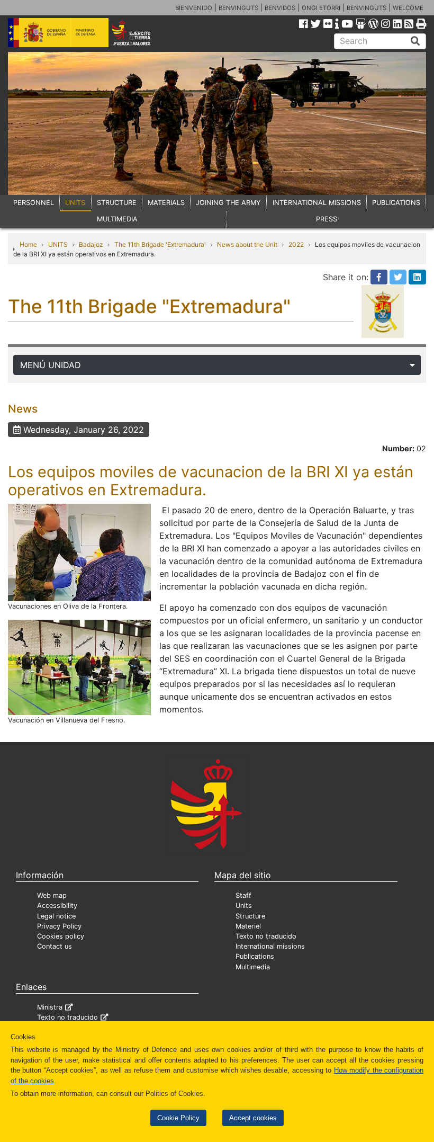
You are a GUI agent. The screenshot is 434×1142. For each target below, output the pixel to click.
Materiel (248, 926)
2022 (296, 244)
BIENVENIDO (193, 8)
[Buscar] (415, 41)
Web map (52, 895)
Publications (255, 956)
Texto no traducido (266, 936)
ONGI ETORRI (321, 8)
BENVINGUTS (238, 8)
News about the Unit (247, 244)
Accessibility (57, 905)
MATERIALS (166, 203)
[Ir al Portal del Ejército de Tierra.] (139, 31)
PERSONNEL (33, 203)
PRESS (326, 219)
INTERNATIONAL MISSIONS (317, 203)
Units (244, 905)
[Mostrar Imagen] (79, 551)
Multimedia (253, 967)
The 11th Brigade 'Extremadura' (160, 244)
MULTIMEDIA (117, 219)
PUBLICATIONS (396, 203)
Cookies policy (60, 936)
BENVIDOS (280, 8)
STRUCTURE (117, 203)
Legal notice (56, 916)
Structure (250, 916)
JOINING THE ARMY (228, 203)
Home (28, 244)
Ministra (49, 1007)
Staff (243, 895)
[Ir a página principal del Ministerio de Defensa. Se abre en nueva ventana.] (58, 31)
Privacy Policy (59, 926)
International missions (270, 946)
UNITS (75, 203)
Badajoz (91, 244)
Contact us (54, 946)
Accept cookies (253, 1118)
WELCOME (408, 8)
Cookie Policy (178, 1118)
